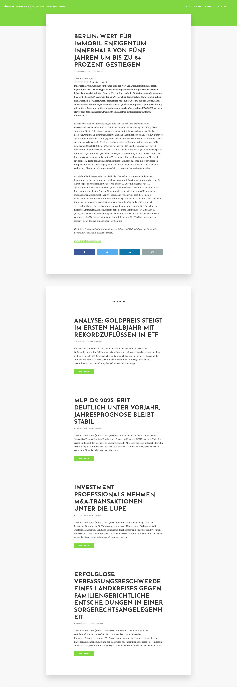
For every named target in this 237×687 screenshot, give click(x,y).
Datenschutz (222, 6)
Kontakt (197, 6)
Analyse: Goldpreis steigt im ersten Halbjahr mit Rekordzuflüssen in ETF (118, 328)
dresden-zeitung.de (16, 6)
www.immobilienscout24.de (87, 241)
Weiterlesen (84, 371)
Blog (188, 6)
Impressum (209, 6)
